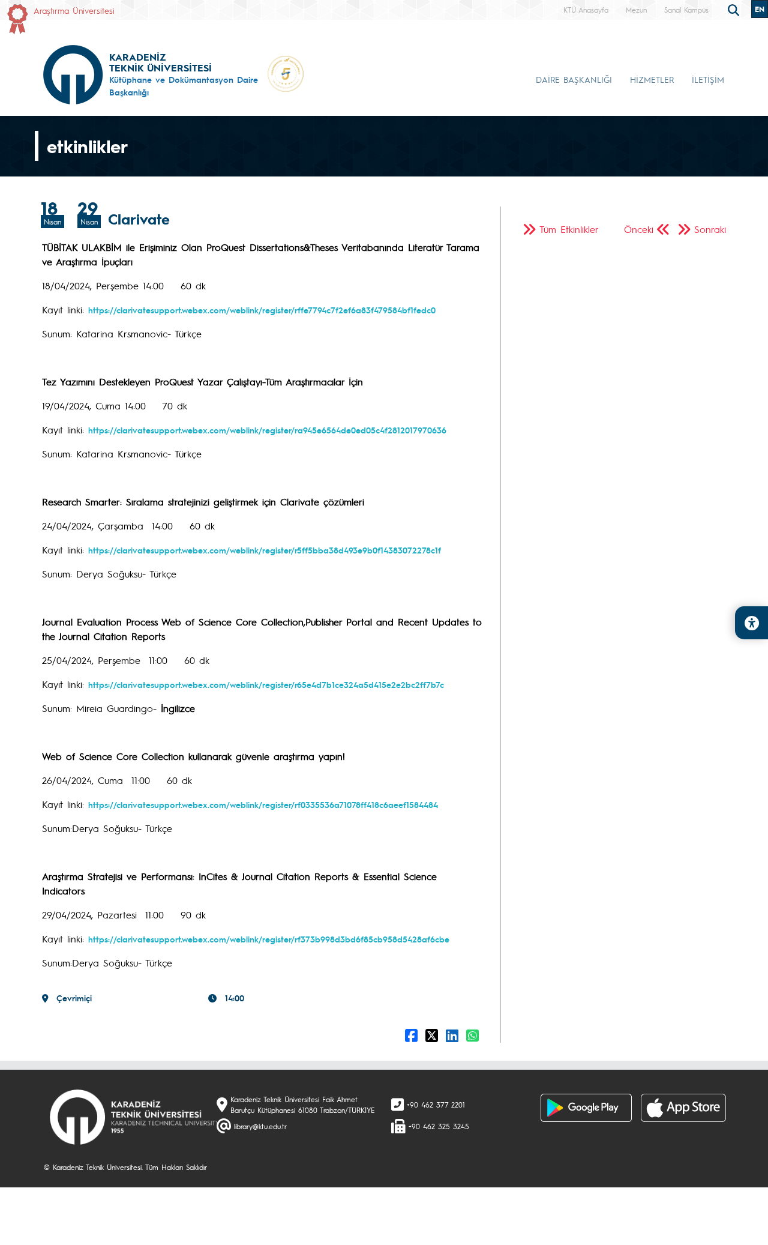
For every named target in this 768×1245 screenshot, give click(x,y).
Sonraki (710, 229)
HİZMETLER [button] (652, 79)
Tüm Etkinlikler (569, 229)
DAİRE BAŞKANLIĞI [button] (574, 79)
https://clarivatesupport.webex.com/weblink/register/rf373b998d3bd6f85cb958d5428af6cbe (268, 938)
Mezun (636, 9)
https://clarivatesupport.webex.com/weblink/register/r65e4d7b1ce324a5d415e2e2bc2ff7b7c (266, 684)
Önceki (638, 229)
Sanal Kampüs (686, 9)
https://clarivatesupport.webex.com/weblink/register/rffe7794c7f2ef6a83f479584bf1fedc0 (262, 309)
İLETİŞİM (708, 79)
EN (759, 9)
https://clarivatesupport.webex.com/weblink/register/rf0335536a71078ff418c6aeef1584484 (263, 804)
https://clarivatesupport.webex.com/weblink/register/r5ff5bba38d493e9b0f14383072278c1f (264, 549)
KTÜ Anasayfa (585, 9)
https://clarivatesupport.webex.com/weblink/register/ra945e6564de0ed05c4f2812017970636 (267, 429)
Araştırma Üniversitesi (74, 10)
